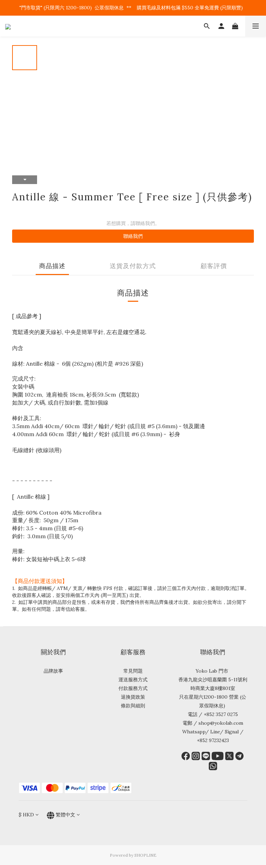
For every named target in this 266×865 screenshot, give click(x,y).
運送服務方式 (133, 679)
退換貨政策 (133, 697)
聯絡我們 (133, 236)
